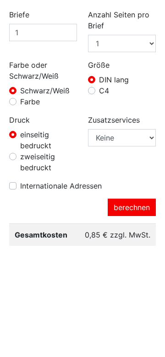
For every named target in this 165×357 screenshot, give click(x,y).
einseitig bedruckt (35, 140)
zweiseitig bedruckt (37, 162)
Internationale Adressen (61, 185)
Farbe (30, 101)
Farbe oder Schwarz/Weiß (34, 70)
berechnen (132, 207)
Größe (99, 65)
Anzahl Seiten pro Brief (118, 20)
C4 (104, 90)
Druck (19, 119)
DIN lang (114, 79)
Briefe (19, 14)
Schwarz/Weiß (45, 90)
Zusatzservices (114, 119)
